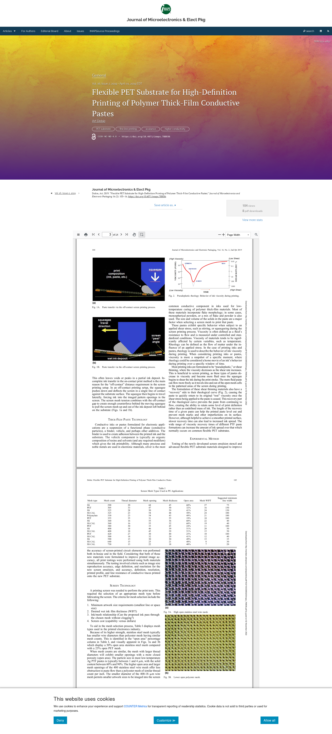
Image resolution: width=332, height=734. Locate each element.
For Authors (28, 31)
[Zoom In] (223, 234)
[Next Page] (121, 234)
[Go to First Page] (93, 234)
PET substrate (103, 129)
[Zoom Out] (219, 234)
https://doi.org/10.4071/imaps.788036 (146, 136)
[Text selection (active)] (141, 235)
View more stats (252, 220)
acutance (151, 129)
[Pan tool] (134, 235)
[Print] (85, 235)
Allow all (271, 720)
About (67, 31)
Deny (62, 720)
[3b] (158, 642)
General (99, 75)
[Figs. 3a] (146, 642)
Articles (7, 31)
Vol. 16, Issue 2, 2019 (104, 83)
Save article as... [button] (165, 205)
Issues (80, 31)
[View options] (78, 234)
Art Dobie (98, 121)
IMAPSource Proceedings (105, 31)
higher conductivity (175, 129)
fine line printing (128, 129)
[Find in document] (256, 235)
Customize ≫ (167, 720)
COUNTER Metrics (135, 706)
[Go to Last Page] (126, 234)
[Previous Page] (98, 234)
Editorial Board (49, 31)
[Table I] (138, 626)
